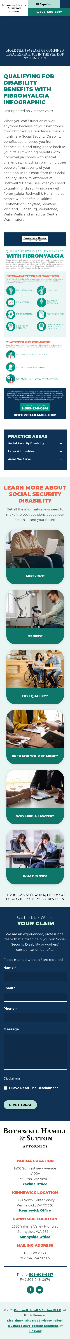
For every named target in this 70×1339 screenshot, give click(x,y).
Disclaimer (12, 1078)
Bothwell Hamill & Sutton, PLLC (37, 1310)
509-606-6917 (51, 12)
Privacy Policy (51, 1320)
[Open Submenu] (61, 444)
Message (11, 1029)
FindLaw (35, 1331)
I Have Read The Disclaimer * (33, 1088)
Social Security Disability (26, 443)
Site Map (31, 1320)
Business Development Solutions (33, 1325)
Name (10, 968)
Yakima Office (35, 1184)
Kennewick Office (35, 1210)
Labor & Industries (21, 451)
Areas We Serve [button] (19, 459)
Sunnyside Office (35, 1237)
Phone (10, 1009)
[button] (65, 4)
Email (9, 988)
